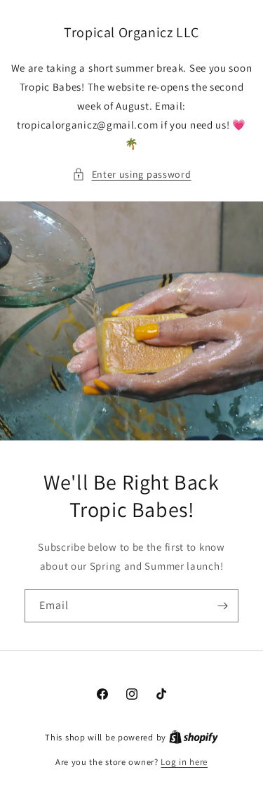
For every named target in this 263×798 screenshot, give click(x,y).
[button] (131, 174)
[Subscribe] (222, 605)
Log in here (184, 762)
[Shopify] (193, 737)
